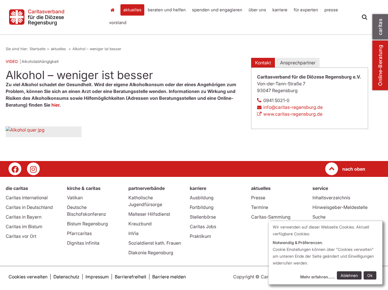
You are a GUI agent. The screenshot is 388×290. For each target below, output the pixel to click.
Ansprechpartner (298, 62)
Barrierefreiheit (130, 277)
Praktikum (200, 236)
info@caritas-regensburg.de (293, 107)
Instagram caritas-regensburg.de (33, 168)
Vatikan (75, 197)
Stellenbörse (203, 217)
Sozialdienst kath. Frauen (154, 243)
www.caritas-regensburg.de (292, 114)
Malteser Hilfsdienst (149, 214)
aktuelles (132, 9)
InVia (133, 233)
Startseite (114, 10)
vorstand (117, 22)
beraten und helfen (167, 9)
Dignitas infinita (83, 243)
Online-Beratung (380, 65)
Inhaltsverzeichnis (331, 197)
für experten (306, 9)
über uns (257, 9)
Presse (258, 197)
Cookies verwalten (28, 277)
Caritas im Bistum (24, 226)
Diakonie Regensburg (150, 252)
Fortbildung (202, 207)
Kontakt (263, 62)
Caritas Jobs (203, 226)
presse (331, 9)
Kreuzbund (140, 224)
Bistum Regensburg (87, 224)
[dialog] (325, 252)
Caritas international (27, 197)
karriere (279, 9)
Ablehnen (349, 275)
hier (55, 105)
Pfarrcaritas (79, 233)
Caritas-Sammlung (271, 217)
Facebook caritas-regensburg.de (15, 168)
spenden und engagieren (217, 9)
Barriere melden (169, 277)
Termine (259, 207)
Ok (370, 275)
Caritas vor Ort (21, 236)
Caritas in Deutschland (29, 207)
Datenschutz (66, 277)
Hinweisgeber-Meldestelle (340, 207)
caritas (380, 26)
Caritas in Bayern (23, 217)
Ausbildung (202, 197)
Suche (319, 217)
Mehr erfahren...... (317, 276)
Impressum (97, 277)
